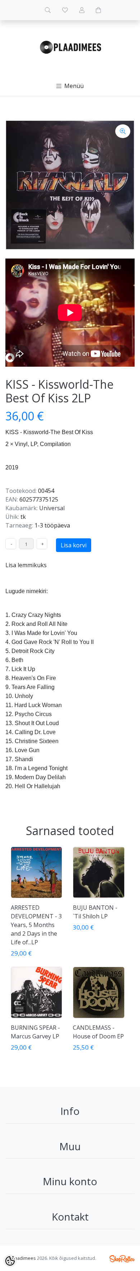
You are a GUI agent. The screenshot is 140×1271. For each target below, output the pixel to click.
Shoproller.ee (122, 1258)
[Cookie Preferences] (10, 1260)
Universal (52, 508)
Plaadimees (23, 1258)
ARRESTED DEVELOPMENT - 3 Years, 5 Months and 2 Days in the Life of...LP (36, 925)
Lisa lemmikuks (26, 565)
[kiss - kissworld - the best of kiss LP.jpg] (70, 185)
